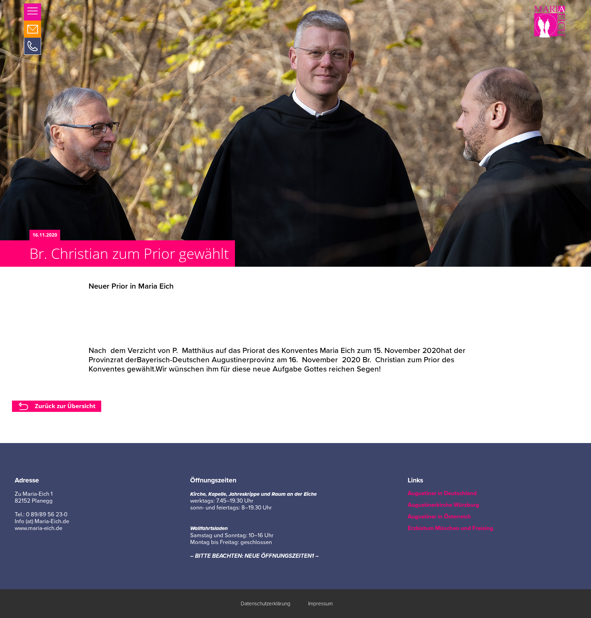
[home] (549, 21)
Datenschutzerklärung (265, 603)
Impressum (320, 603)
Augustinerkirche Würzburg (443, 505)
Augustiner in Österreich (439, 517)
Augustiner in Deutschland (442, 493)
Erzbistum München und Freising (450, 528)
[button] (32, 12)
